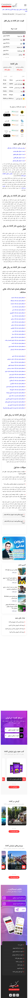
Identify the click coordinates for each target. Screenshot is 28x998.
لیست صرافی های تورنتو (19, 151)
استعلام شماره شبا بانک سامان (18, 325)
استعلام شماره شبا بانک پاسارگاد (18, 301)
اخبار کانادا (14, 572)
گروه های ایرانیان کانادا (17, 972)
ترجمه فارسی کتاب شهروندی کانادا (16, 622)
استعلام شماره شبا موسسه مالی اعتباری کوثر (15, 402)
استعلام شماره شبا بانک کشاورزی (17, 313)
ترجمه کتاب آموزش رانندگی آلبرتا (17, 632)
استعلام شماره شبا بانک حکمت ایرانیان (16, 359)
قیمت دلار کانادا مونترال (17, 955)
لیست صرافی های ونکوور (19, 154)
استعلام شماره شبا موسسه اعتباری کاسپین (15, 399)
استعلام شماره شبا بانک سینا (18, 334)
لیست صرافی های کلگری (19, 158)
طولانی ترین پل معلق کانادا (11, 570)
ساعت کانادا (19, 965)
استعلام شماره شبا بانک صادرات (18, 304)
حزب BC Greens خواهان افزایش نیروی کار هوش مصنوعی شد (11, 606)
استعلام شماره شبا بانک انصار (18, 322)
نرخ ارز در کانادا (19, 961)
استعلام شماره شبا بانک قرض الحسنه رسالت (15, 340)
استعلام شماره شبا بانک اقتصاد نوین (17, 346)
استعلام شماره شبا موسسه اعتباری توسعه (15, 393)
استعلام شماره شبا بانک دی (19, 331)
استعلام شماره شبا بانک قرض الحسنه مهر (15, 386)
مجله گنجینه (19, 968)
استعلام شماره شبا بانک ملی (18, 310)
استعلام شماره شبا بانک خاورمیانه (17, 390)
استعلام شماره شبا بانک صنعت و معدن (16, 368)
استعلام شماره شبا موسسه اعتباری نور (16, 405)
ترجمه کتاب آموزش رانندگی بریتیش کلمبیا (14, 629)
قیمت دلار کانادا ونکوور (17, 951)
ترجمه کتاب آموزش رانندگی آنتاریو (16, 625)
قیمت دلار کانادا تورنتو (17, 948)
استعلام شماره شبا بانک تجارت (18, 297)
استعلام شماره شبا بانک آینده (18, 343)
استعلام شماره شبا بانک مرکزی (18, 337)
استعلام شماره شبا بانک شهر (18, 356)
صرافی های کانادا (18, 958)
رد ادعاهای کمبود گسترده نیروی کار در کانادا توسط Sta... (10, 579)
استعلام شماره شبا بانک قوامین (18, 328)
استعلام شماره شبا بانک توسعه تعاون (16, 365)
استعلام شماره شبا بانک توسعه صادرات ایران (15, 371)
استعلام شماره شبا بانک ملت (18, 307)
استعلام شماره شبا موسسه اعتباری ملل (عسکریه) (14, 408)
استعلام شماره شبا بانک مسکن (18, 319)
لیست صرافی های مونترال (19, 161)
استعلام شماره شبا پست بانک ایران (17, 396)
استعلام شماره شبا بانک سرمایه (18, 362)
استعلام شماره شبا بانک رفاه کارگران (17, 377)
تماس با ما (20, 945)
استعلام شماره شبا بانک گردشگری (17, 380)
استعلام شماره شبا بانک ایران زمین (17, 374)
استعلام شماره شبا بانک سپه (18, 316)
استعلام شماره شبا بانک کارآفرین (17, 383)
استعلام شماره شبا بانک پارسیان (18, 349)
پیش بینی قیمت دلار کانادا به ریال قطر (16, 148)
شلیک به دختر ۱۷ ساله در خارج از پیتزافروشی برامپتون (10, 588)
